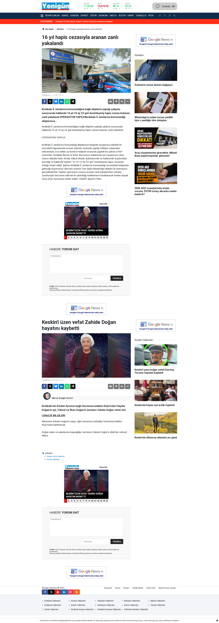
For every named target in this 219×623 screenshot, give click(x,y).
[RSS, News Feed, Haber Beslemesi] (77, 592)
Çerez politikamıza (165, 620)
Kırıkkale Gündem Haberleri (136, 609)
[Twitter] (50, 101)
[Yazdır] (110, 101)
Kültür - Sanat (126, 15)
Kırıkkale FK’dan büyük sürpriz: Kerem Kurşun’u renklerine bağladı (84, 21)
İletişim (126, 588)
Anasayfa (108, 588)
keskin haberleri (53, 459)
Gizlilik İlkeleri (137, 588)
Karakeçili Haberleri (106, 605)
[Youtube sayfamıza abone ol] (57, 592)
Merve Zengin (59, 398)
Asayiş (65, 15)
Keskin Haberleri (78, 601)
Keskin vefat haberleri (56, 456)
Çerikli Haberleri (51, 609)
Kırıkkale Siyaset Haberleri (109, 609)
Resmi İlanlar (52, 15)
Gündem (74, 15)
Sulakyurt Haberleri (52, 605)
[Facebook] (44, 101)
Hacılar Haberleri (158, 605)
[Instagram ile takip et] (70, 592)
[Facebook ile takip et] (164, 16)
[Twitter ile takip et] (169, 16)
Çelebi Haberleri (78, 605)
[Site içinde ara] (174, 16)
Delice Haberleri (131, 605)
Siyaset (84, 15)
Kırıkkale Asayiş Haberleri (82, 609)
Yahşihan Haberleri (105, 601)
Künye (117, 588)
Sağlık (113, 15)
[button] (116, 101)
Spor (150, 15)
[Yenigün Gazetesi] (55, 6)
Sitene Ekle (150, 588)
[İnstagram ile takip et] (160, 16)
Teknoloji (141, 15)
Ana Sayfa (49, 29)
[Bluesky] (55, 101)
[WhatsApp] (67, 101)
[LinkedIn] (61, 101)
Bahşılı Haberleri (158, 601)
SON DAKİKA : (46, 21)
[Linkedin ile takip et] (64, 592)
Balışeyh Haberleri (132, 601)
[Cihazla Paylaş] (72, 101)
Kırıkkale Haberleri (52, 601)
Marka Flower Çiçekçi (167, 588)
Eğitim (93, 15)
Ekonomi (103, 15)
